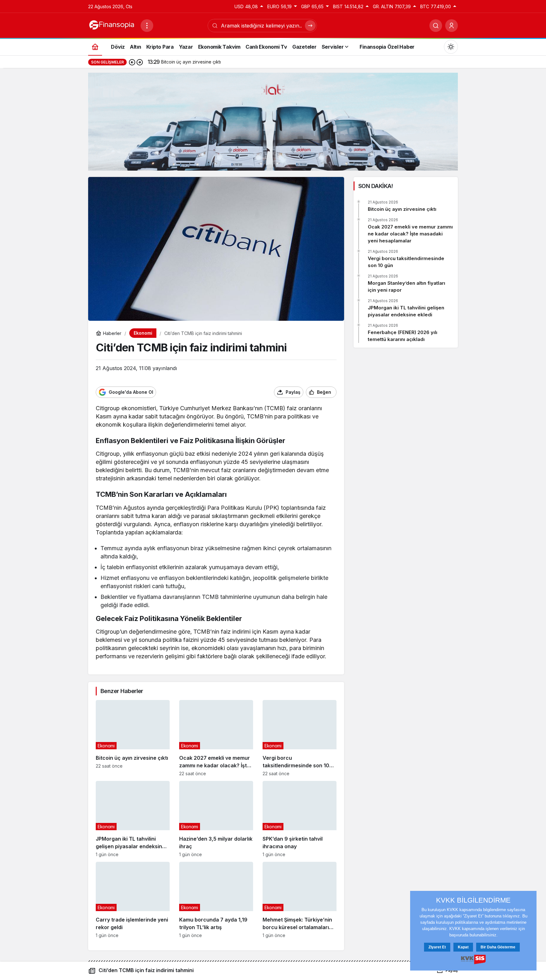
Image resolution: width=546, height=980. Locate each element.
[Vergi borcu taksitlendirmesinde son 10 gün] (300, 738)
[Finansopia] (112, 25)
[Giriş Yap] (451, 25)
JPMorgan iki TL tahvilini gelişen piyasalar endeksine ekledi (406, 311)
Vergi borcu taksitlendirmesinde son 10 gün (406, 261)
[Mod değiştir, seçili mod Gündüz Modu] (451, 47)
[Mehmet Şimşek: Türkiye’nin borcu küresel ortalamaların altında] (300, 900)
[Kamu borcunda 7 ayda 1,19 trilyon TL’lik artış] (216, 900)
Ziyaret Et (437, 947)
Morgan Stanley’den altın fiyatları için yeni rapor (406, 286)
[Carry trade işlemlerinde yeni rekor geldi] (133, 900)
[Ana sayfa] (95, 46)
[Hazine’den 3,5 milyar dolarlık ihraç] (216, 819)
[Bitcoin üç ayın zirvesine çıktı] (133, 738)
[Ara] (435, 25)
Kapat (463, 947)
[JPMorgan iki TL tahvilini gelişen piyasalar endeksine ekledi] (133, 819)
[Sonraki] (139, 62)
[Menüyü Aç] (147, 25)
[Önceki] (132, 62)
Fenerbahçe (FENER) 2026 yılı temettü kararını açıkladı (402, 335)
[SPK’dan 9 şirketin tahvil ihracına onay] (300, 819)
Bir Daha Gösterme (498, 947)
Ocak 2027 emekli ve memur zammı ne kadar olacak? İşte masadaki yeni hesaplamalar (410, 234)
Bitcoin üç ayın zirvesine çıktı (402, 209)
